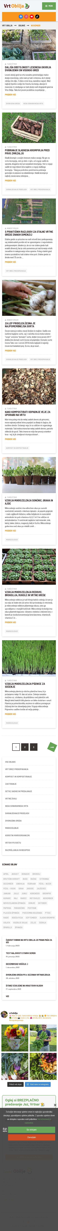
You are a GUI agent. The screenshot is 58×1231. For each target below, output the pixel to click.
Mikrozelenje (12, 540)
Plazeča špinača (11, 913)
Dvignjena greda (13, 103)
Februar (31, 884)
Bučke (33, 879)
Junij (24, 893)
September (31, 917)
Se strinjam (32, 1129)
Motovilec (35, 898)
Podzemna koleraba (32, 913)
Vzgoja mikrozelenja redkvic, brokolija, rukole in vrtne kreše (25, 593)
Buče (25, 879)
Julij (16, 893)
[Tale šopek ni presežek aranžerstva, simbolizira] (14, 1037)
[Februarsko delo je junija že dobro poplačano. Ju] (43, 1066)
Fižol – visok (9, 888)
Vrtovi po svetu (13, 843)
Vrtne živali (11, 798)
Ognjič (31, 903)
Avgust (15, 874)
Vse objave (10, 762)
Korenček (35, 893)
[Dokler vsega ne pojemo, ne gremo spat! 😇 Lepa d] (14, 1066)
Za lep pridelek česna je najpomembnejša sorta (20, 325)
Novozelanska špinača (14, 903)
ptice (48, 913)
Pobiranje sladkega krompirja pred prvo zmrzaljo (27, 152)
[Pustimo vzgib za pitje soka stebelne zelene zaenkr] (43, 1037)
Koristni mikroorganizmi (17, 835)
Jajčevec (41, 888)
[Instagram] (26, 16)
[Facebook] (21, 16)
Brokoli (36, 874)
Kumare (7, 898)
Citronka (44, 879)
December (8, 884)
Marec (23, 898)
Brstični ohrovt (11, 879)
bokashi (25, 874)
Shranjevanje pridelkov (16, 189)
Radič (6, 917)
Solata (6, 922)
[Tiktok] (37, 16)
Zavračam (31, 1137)
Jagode (30, 888)
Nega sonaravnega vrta (33, 103)
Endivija (20, 884)
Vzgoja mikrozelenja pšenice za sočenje (25, 685)
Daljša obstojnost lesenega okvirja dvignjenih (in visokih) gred (28, 69)
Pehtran (32, 908)
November (48, 898)
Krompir (47, 893)
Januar (7, 893)
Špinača (18, 927)
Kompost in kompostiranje (17, 448)
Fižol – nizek (45, 884)
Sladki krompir (47, 917)
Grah (21, 888)
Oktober (42, 903)
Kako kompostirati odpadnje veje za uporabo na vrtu (27, 413)
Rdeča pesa (17, 917)
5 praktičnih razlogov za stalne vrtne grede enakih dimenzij (29, 233)
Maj (15, 898)
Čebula (42, 922)
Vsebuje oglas (20, 922)
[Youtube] (31, 16)
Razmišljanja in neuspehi (17, 850)
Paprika (7, 908)
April (6, 874)
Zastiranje (10, 784)
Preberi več (16, 94)
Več (7, 996)
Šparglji (7, 927)
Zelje (33, 922)
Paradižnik (19, 908)
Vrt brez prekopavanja (40, 189)
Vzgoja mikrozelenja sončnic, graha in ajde (29, 502)
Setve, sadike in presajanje (18, 791)
